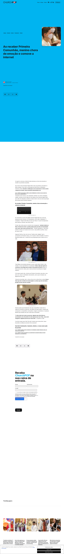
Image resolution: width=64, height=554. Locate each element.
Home (38, 2)
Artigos (41, 2)
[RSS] (53, 2)
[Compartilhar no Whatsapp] (9, 94)
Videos (45, 2)
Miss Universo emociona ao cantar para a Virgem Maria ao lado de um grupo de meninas (55, 542)
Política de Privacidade (31, 396)
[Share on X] (12, 94)
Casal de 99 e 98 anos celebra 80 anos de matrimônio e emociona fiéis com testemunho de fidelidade (43, 542)
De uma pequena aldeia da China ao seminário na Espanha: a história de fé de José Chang (32, 542)
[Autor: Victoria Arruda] (4, 530)
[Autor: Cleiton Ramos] (16, 530)
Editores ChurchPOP (8, 81)
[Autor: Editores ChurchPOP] (4, 82)
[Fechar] (62, 549)
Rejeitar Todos (49, 549)
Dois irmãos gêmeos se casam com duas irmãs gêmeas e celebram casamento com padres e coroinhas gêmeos (20, 542)
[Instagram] (51, 2)
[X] (50, 2)
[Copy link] (16, 94)
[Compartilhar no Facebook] (5, 94)
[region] (32, 549)
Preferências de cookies (49, 547)
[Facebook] (48, 2)
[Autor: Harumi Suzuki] (28, 530)
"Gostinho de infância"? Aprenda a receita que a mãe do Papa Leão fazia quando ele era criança (8, 542)
